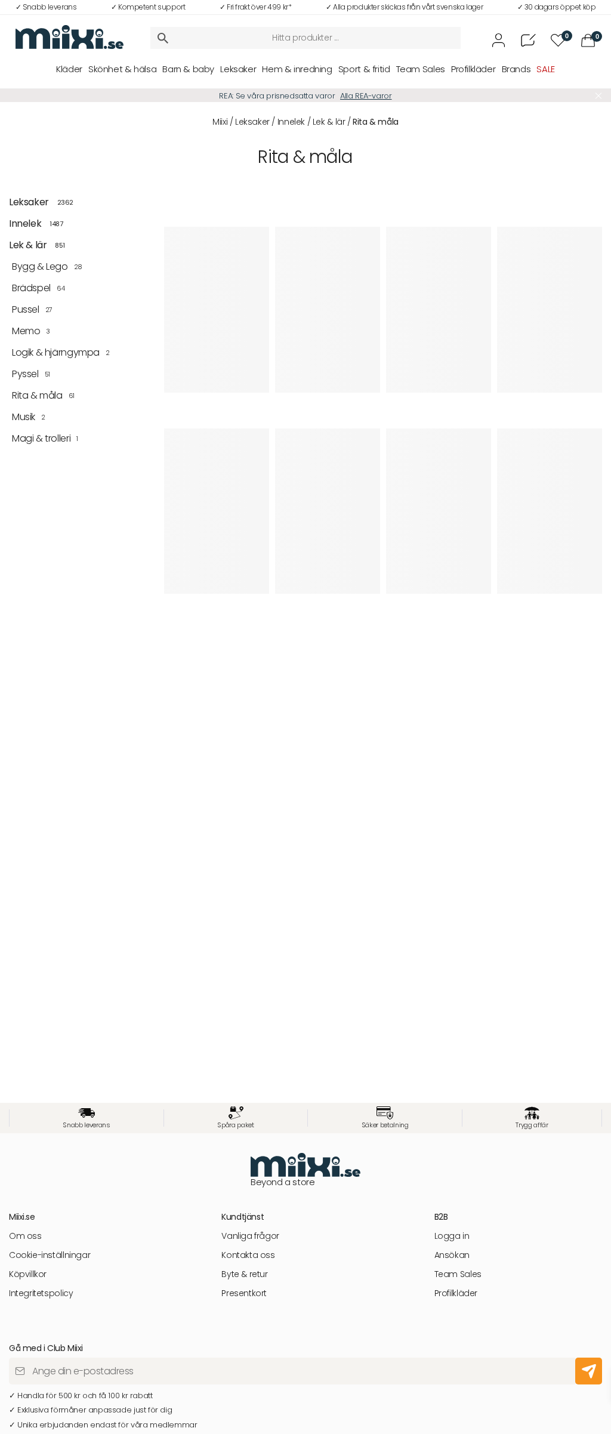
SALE (545, 69)
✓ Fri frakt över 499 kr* (256, 7)
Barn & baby (188, 69)
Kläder (69, 69)
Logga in (452, 1236)
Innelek (291, 122)
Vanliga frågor (250, 1236)
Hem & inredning (297, 69)
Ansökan (452, 1255)
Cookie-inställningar (49, 1255)
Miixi (219, 122)
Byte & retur (244, 1274)
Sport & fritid (364, 69)
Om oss (25, 1236)
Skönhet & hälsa (122, 69)
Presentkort (244, 1293)
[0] (588, 40)
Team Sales (420, 69)
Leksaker (238, 69)
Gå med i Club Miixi (375, 95)
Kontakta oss (247, 1255)
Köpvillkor (28, 1274)
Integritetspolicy (41, 1293)
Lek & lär (329, 122)
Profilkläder (473, 69)
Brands (516, 69)
